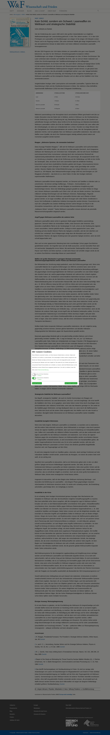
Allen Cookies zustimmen (71, 383)
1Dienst (39, 375)
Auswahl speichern (37, 383)
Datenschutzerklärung (43, 369)
